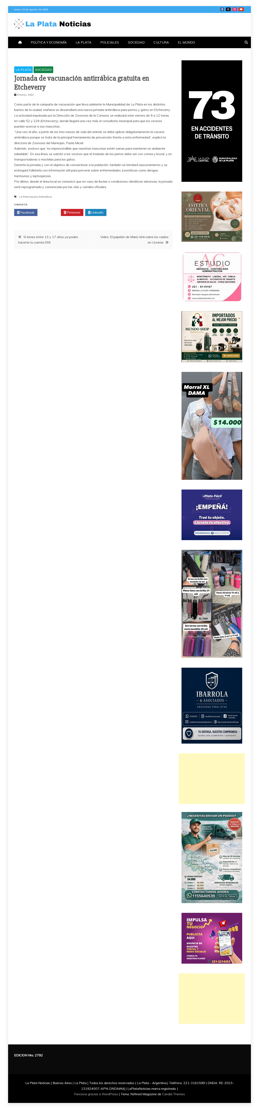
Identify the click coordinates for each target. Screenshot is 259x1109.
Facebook (26, 212)
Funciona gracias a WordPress (96, 1094)
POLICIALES (109, 42)
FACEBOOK (222, 9)
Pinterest (73, 212)
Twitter (50, 212)
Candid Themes (173, 1094)
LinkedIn (96, 212)
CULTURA (161, 42)
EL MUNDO (186, 42)
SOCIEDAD (136, 42)
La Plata (24, 196)
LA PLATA (83, 42)
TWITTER (228, 9)
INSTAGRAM (234, 9)
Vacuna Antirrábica (41, 196)
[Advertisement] (212, 778)
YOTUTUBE (241, 9)
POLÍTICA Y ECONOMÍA (49, 42)
